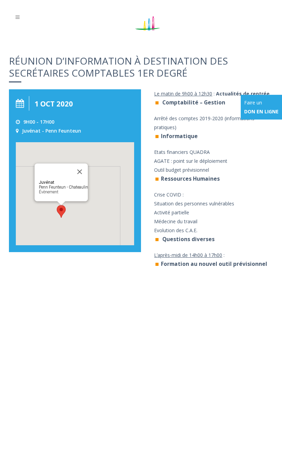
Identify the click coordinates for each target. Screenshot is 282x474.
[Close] (80, 171)
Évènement (48, 192)
